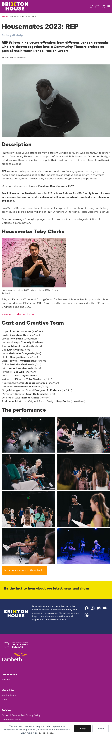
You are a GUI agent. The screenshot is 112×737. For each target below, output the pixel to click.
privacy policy (46, 733)
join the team (9, 695)
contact (6, 679)
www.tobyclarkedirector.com (19, 314)
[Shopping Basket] (96, 6)
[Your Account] (102, 6)
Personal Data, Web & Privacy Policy (21, 715)
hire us (5, 699)
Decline (100, 728)
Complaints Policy (11, 719)
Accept (82, 728)
